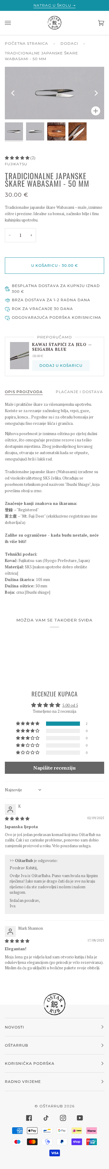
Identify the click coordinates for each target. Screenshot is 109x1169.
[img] (17, 818)
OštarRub (51, 1106)
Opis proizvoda (24, 391)
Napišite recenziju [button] (54, 767)
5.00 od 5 (70, 705)
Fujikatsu (16, 164)
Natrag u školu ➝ (55, 5)
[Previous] (13, 93)
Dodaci (69, 43)
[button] (17, 157)
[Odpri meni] (14, 23)
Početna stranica (26, 43)
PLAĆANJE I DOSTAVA (79, 391)
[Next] (95, 93)
